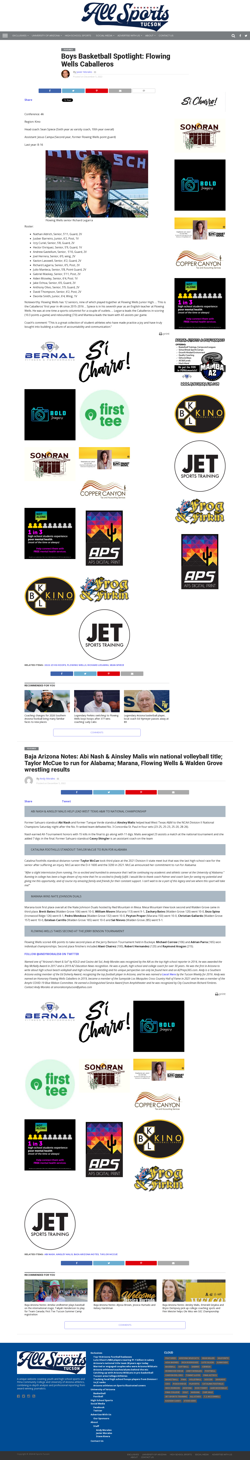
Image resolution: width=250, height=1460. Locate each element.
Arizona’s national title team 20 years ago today (120, 1363)
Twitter (97, 1410)
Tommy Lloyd (193, 1375)
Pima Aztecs (210, 1375)
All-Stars (195, 1397)
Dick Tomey (201, 1388)
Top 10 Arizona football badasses (112, 1356)
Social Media (104, 35)
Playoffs (194, 1384)
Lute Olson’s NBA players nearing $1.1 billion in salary (123, 1359)
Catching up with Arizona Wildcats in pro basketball (123, 1372)
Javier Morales (84, 72)
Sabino (195, 1367)
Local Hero (169, 974)
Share (28, 100)
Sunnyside (222, 1362)
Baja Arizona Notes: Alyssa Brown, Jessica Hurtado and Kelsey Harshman (124, 1306)
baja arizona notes (86, 1254)
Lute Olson (208, 1362)
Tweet (66, 801)
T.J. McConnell (212, 1397)
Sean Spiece (117, 665)
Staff (96, 1426)
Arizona (187, 1388)
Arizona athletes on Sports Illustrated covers (119, 1385)
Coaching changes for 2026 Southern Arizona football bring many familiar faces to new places (45, 718)
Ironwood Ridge (174, 1371)
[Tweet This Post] (73, 90)
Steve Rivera (103, 1436)
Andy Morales (47, 778)
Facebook (98, 1407)
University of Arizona (46, 35)
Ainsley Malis (64, 1254)
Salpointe (223, 1358)
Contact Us (166, 35)
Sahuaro (220, 1379)
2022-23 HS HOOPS (55, 665)
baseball (170, 1367)
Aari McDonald (218, 1388)
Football (98, 1396)
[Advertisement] (200, 648)
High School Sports (78, 35)
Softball (183, 1367)
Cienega (206, 1367)
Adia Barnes (171, 1362)
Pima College (172, 1392)
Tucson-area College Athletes (110, 1375)
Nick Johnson (172, 1388)
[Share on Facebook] (50, 90)
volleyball (195, 1379)
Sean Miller (208, 1358)
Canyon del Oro (174, 1375)
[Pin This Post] (96, 90)
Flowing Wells (76, 665)
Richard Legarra (98, 665)
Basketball (99, 1393)
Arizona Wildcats (189, 1358)
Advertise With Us (129, 35)
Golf (185, 1392)
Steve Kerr (190, 1401)
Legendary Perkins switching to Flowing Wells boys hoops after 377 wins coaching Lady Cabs (96, 718)
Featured (170, 1358)
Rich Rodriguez (190, 1362)
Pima (183, 1379)
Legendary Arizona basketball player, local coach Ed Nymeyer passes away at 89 (146, 718)
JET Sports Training (176, 1397)
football (210, 1371)
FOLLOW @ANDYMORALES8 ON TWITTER (51, 954)
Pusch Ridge (179, 1384)
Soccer (208, 1379)
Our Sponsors (101, 1418)
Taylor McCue (109, 1254)
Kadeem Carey (173, 1401)
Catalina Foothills (212, 1384)
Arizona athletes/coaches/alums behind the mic (120, 1369)
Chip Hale (208, 1392)
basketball (171, 1379)
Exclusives (20, 35)
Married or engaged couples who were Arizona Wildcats (125, 1366)
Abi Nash (49, 1254)
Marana (195, 1392)
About (149, 35)
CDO (167, 1384)
